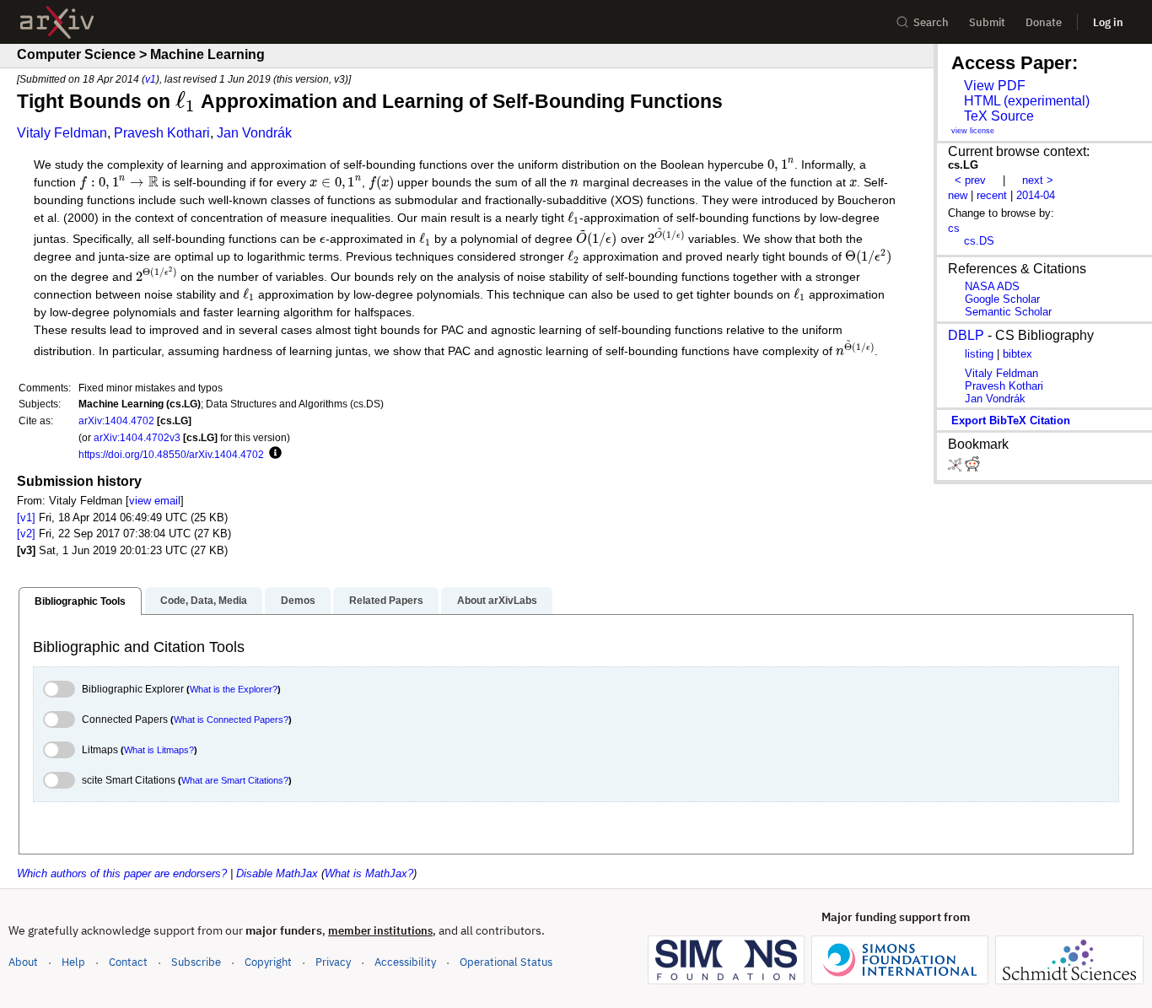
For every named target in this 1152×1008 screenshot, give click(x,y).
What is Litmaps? (159, 750)
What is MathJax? (369, 873)
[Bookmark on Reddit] (972, 467)
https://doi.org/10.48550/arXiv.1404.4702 (171, 454)
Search (931, 22)
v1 (150, 78)
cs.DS (979, 240)
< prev (970, 180)
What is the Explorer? (233, 689)
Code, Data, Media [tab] (203, 600)
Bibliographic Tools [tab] (80, 601)
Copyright (268, 962)
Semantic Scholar (1008, 311)
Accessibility (405, 962)
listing (979, 354)
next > (1037, 180)
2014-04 (1035, 195)
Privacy (333, 962)
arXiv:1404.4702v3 (137, 437)
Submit (987, 22)
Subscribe (196, 962)
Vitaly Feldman (62, 133)
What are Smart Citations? (234, 780)
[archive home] (57, 22)
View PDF (994, 85)
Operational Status (506, 961)
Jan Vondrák (254, 133)
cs (954, 228)
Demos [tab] (298, 600)
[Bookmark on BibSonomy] (956, 467)
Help (73, 962)
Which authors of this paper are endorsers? (122, 873)
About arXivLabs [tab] (497, 600)
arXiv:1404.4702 (116, 420)
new (957, 195)
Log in (1108, 22)
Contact (128, 962)
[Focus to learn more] (273, 453)
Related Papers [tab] (386, 600)
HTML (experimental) (1027, 101)
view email (154, 500)
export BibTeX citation (1010, 420)
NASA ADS (992, 286)
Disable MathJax (277, 873)
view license (972, 131)
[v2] (26, 533)
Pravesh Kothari (162, 133)
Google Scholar (1002, 299)
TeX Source (999, 116)
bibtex (1017, 354)
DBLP (966, 335)
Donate (1043, 22)
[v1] (26, 517)
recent (992, 195)
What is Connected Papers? (231, 719)
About (23, 962)
